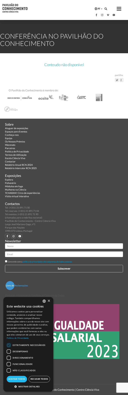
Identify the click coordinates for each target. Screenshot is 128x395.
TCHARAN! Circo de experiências (22, 193)
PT (99, 8)
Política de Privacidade (17, 151)
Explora (9, 179)
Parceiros (10, 148)
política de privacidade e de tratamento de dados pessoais (47, 261)
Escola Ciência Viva (15, 158)
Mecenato (10, 144)
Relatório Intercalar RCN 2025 (21, 168)
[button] (28, 386)
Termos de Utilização (15, 154)
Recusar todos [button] (39, 379)
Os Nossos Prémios (15, 141)
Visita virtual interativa (17, 196)
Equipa (8, 138)
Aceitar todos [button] (16, 379)
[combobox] (44, 301)
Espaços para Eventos (16, 131)
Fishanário (10, 183)
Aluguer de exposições (16, 128)
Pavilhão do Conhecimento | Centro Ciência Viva (71, 389)
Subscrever (64, 268)
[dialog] (28, 344)
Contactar (10, 161)
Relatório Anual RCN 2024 (19, 164)
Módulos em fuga (14, 186)
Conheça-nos (12, 134)
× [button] (49, 301)
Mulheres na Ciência (15, 189)
